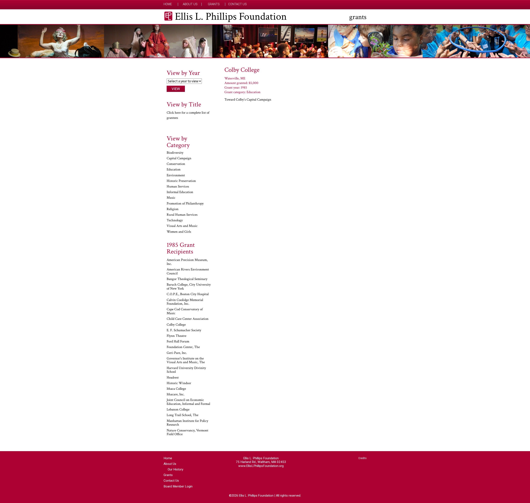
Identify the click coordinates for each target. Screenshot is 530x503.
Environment (176, 175)
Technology (175, 220)
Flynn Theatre (176, 336)
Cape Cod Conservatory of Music (185, 311)
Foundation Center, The (183, 347)
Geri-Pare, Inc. (177, 353)
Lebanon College (178, 410)
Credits (362, 458)
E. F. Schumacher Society (184, 330)
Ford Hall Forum (178, 342)
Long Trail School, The (182, 415)
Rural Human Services (182, 215)
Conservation (176, 164)
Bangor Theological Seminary (187, 279)
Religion (172, 209)
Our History (175, 469)
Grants (214, 4)
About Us (190, 4)
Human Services (178, 187)
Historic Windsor (179, 383)
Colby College (176, 325)
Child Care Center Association (187, 319)
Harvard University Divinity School (186, 370)
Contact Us (237, 4)
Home (168, 4)
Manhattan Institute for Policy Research (187, 423)
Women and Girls (179, 232)
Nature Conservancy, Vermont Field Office (187, 433)
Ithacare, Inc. (175, 394)
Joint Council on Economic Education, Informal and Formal (188, 402)
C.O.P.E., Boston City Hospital (188, 294)
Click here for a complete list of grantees (188, 115)
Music (171, 198)
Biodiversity (175, 153)
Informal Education (180, 192)
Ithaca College (176, 389)
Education (174, 170)
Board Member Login (178, 486)
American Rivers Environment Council (188, 272)
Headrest (173, 378)
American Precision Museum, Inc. (187, 262)
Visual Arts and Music (182, 226)
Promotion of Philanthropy (185, 204)
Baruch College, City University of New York (189, 287)
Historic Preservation (181, 181)
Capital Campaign (179, 158)
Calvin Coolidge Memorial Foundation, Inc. (185, 302)
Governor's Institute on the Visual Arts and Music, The (186, 361)
